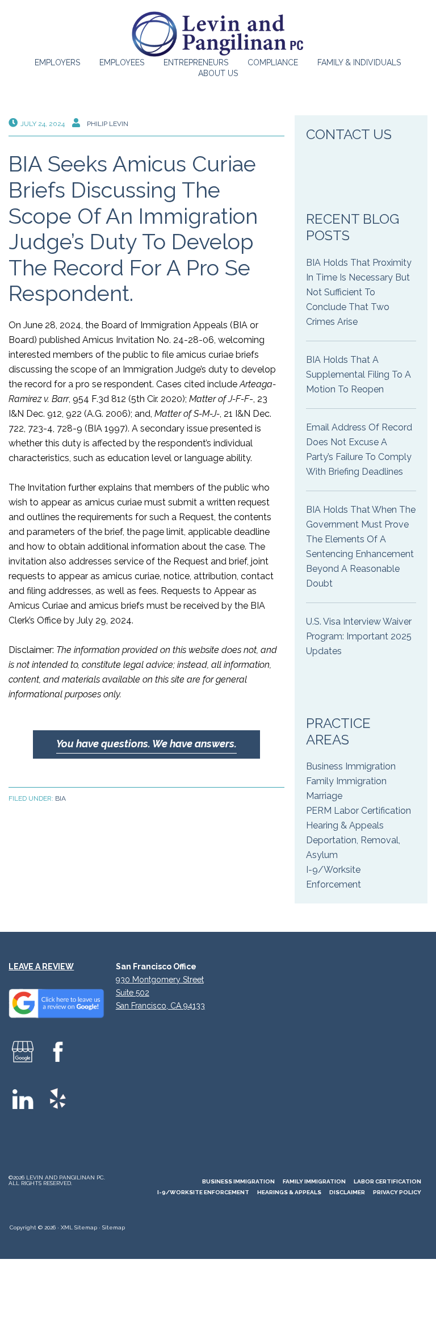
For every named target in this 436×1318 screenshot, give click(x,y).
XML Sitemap (79, 1227)
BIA (60, 798)
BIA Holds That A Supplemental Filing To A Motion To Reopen (358, 374)
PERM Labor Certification (358, 810)
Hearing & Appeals (345, 825)
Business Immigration (351, 766)
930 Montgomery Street (160, 979)
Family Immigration (346, 781)
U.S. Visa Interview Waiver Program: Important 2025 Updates (359, 636)
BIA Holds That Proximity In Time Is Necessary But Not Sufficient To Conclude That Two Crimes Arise (359, 292)
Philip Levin (107, 124)
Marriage (324, 795)
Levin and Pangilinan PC (218, 34)
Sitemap (113, 1227)
